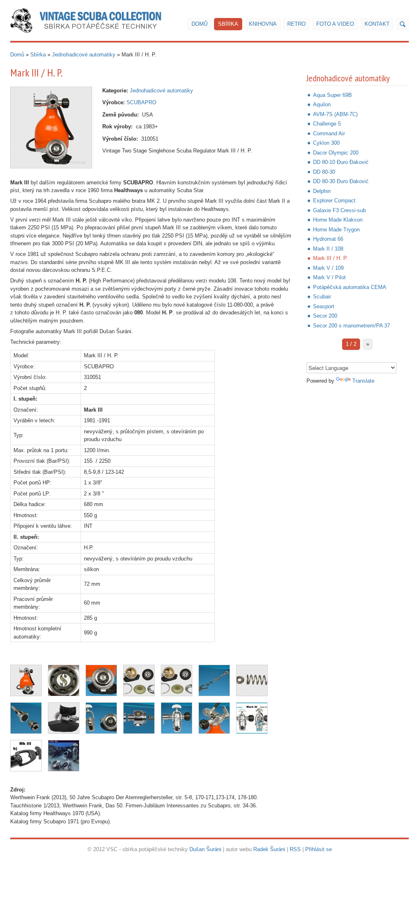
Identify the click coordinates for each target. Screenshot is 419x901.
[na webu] (402, 24)
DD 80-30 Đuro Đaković (341, 181)
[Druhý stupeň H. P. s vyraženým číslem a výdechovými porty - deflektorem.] (63, 718)
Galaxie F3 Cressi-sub (339, 210)
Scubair (322, 297)
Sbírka (228, 24)
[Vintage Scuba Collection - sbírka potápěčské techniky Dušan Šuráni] (85, 20)
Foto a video (335, 24)
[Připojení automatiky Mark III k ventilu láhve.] (214, 718)
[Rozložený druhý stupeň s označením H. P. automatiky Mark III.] (139, 680)
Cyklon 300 (326, 143)
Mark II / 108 (328, 249)
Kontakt (377, 24)
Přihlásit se (318, 849)
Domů (199, 24)
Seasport (323, 306)
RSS (295, 849)
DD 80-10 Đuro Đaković (341, 162)
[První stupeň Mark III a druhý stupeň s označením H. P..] (101, 718)
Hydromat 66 (328, 239)
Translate (363, 381)
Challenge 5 (327, 124)
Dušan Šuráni (205, 849)
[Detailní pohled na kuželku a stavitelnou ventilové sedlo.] (26, 718)
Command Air (329, 133)
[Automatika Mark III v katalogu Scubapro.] (63, 755)
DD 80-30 (324, 172)
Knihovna (263, 24)
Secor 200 (325, 316)
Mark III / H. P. (330, 258)
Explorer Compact (334, 200)
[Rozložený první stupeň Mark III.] (139, 718)
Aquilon (322, 104)
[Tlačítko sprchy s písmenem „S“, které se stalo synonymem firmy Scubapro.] (63, 680)
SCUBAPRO (141, 102)
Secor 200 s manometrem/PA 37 (351, 326)
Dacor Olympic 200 (335, 153)
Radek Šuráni (269, 849)
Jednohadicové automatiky (83, 55)
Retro (296, 24)
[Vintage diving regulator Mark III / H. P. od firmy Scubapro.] (51, 127)
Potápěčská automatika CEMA (349, 287)
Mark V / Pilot (329, 277)
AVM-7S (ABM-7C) (335, 114)
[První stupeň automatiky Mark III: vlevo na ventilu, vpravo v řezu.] (252, 718)
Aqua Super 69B (332, 95)
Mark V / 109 (328, 268)
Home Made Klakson (338, 220)
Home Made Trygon (336, 229)
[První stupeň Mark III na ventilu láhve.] (176, 718)
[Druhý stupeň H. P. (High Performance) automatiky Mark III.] (101, 680)
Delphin (322, 191)
